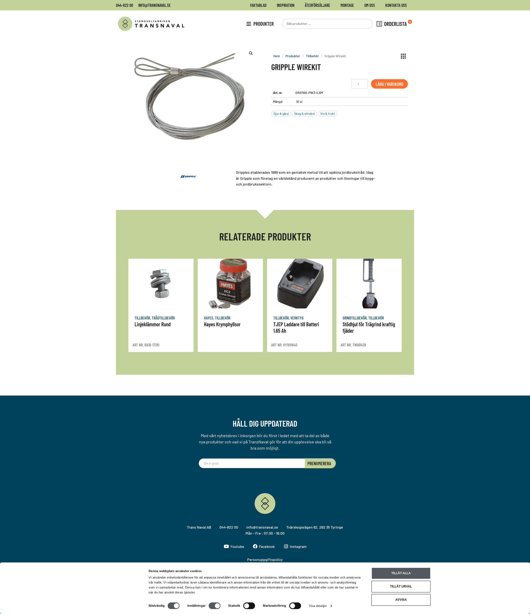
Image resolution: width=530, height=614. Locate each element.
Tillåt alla (401, 573)
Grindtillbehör (355, 317)
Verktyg (297, 317)
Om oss (369, 5)
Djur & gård (281, 113)
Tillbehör (312, 56)
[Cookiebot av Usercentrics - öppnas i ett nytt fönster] (121, 606)
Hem (276, 56)
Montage (347, 5)
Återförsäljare (317, 5)
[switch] (214, 605)
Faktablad (258, 5)
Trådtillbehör (163, 317)
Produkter (292, 56)
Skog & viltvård (304, 113)
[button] (251, 53)
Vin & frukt (327, 113)
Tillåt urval (401, 586)
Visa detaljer (318, 606)
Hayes (208, 317)
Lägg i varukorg (389, 84)
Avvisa (401, 599)
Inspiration (285, 5)
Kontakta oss (396, 5)
